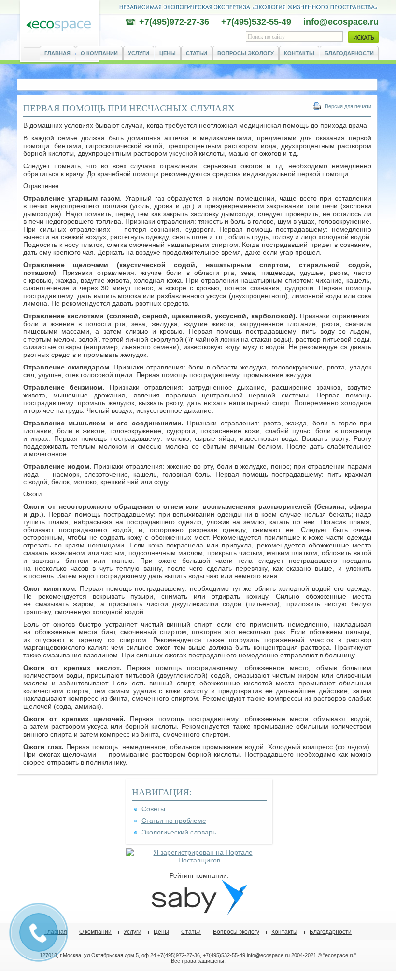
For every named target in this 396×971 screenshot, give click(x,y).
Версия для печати (348, 106)
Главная (57, 53)
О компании (99, 53)
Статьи (196, 53)
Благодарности (349, 53)
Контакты (299, 53)
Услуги (138, 53)
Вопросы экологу (245, 53)
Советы (153, 809)
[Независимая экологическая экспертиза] (58, 26)
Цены (167, 53)
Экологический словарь (178, 832)
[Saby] (199, 913)
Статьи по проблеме (173, 820)
